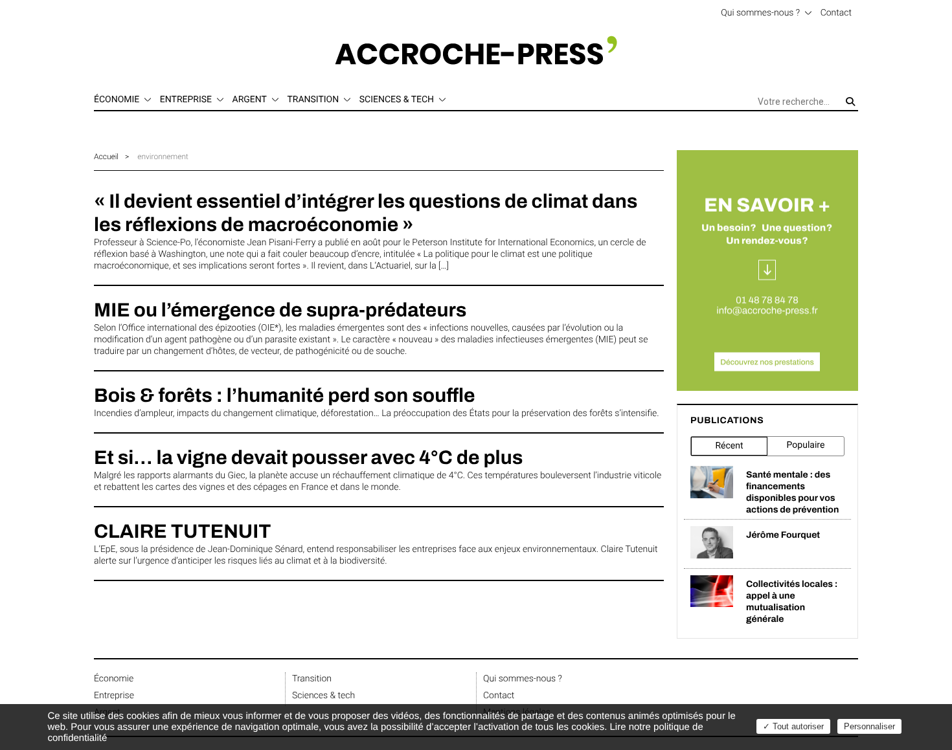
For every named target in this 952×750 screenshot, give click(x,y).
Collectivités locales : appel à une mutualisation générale (792, 601)
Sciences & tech (323, 695)
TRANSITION (313, 99)
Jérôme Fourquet (783, 535)
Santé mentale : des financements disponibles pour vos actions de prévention (792, 492)
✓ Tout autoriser (793, 726)
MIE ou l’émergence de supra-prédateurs (280, 310)
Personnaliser (869, 726)
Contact (836, 13)
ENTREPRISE (186, 99)
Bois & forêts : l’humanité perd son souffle (284, 396)
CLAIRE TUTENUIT (182, 532)
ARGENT (249, 99)
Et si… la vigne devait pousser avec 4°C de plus (308, 458)
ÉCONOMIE (116, 99)
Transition (312, 679)
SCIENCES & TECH (396, 99)
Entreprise (114, 695)
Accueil (106, 156)
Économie (113, 679)
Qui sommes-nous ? (760, 13)
